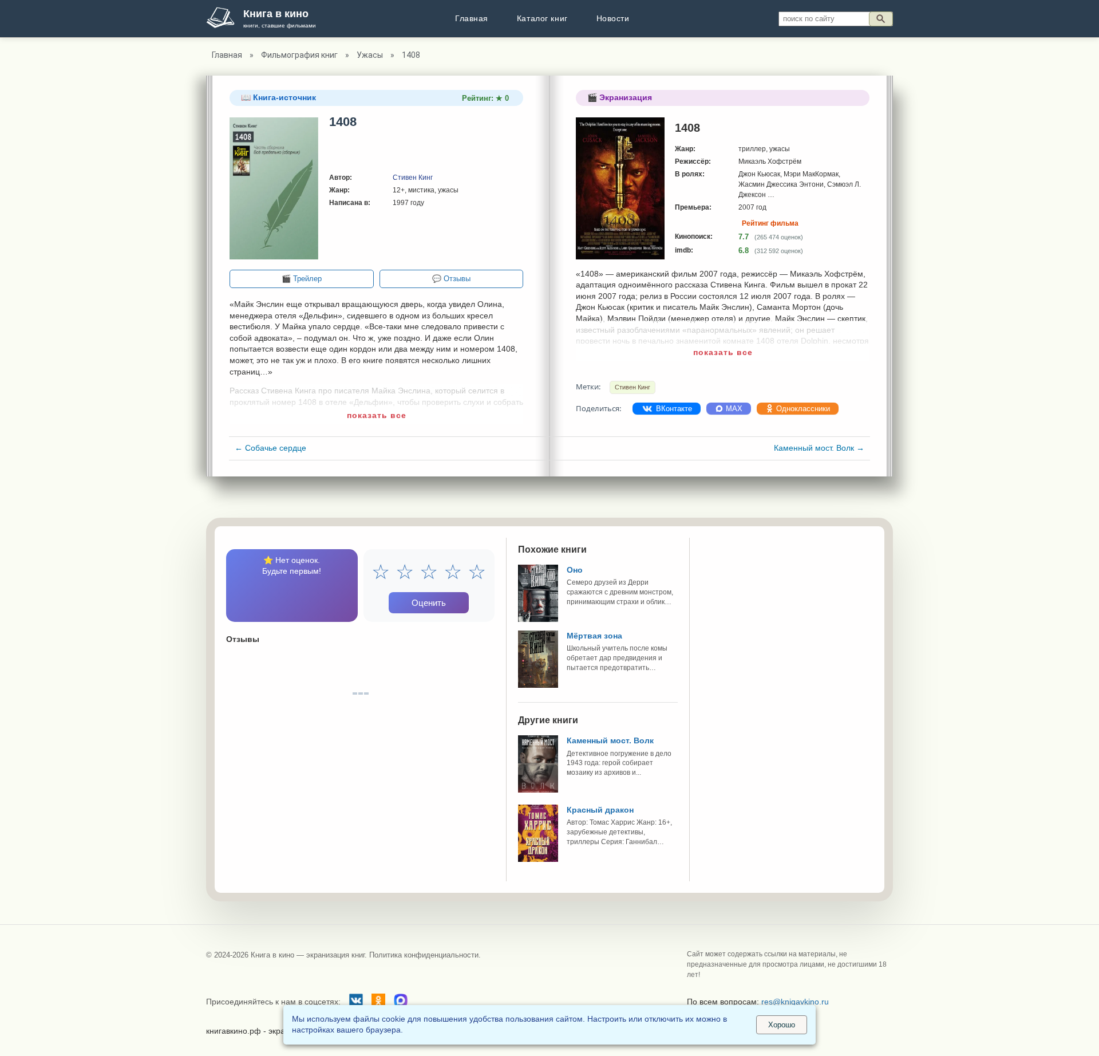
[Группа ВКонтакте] (356, 1002)
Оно (575, 569)
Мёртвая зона (594, 635)
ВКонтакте (673, 408)
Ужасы (370, 55)
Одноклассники (802, 408)
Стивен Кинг (413, 178)
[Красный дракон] (538, 859)
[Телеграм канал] (401, 1002)
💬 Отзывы (451, 278)
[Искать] (881, 18)
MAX (733, 408)
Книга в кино (276, 13)
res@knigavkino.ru (795, 1001)
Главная (471, 18)
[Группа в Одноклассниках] (378, 1002)
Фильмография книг (299, 55)
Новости (613, 18)
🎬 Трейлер (302, 278)
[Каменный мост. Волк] (538, 789)
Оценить (429, 603)
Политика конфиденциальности (424, 955)
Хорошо (781, 1024)
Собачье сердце (270, 447)
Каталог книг (542, 18)
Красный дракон (600, 809)
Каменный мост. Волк (819, 447)
